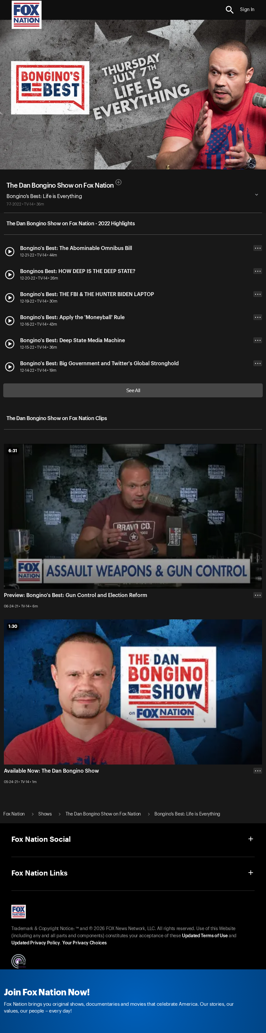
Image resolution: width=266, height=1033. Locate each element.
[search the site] (229, 10)
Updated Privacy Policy (35, 943)
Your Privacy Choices (84, 943)
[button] (229, 10)
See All (133, 390)
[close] (257, 797)
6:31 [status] (12, 450)
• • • (258, 248)
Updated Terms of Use (204, 936)
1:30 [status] (12, 626)
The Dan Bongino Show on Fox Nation (60, 185)
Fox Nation (14, 814)
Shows (45, 814)
